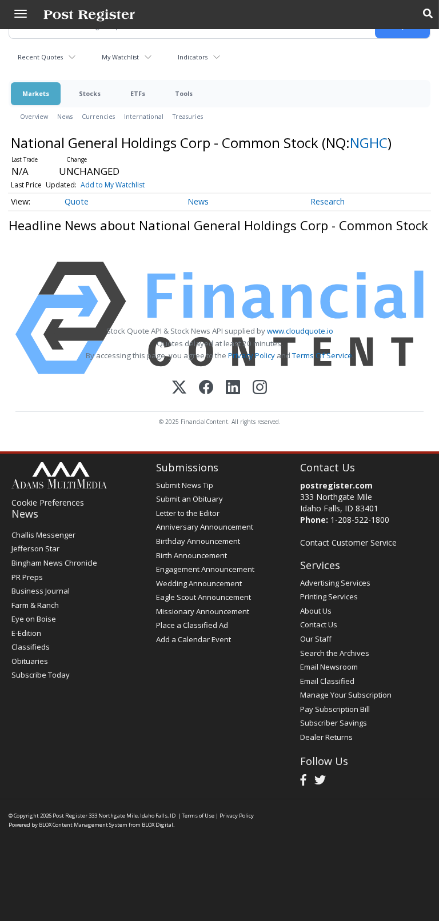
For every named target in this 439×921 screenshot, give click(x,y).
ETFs (137, 93)
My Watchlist (120, 57)
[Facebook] (206, 388)
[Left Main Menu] (21, 14)
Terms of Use (198, 815)
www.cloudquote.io (300, 331)
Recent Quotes (40, 57)
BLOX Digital (157, 824)
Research (327, 201)
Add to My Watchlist (113, 185)
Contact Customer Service (348, 542)
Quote (77, 201)
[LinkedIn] (233, 388)
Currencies (98, 116)
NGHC (369, 142)
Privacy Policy (251, 355)
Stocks (90, 93)
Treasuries (188, 116)
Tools (184, 93)
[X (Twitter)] (179, 388)
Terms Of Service (322, 355)
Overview (34, 116)
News (65, 116)
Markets (35, 93)
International (143, 116)
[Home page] (89, 14)
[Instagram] (260, 388)
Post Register (70, 815)
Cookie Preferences (47, 502)
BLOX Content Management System (83, 824)
